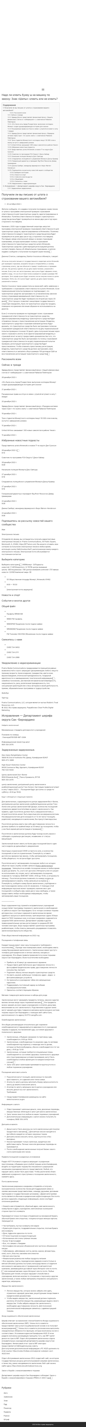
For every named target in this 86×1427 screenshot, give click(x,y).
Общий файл (19, 179)
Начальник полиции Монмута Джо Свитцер (27, 156)
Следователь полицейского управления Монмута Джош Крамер (35, 159)
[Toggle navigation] (43, 89)
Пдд (5, 1404)
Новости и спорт (20, 175)
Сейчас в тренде (17, 115)
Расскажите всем (20, 113)
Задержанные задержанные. (21, 188)
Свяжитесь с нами (21, 181)
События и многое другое (23, 177)
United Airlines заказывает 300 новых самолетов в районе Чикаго (34, 145)
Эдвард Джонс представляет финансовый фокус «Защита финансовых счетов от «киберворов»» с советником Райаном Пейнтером (30, 119)
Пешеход (7, 1408)
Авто (6, 1393)
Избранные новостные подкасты (23, 147)
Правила (7, 1412)
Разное (7, 1416)
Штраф (6, 1419)
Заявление (8, 1397)
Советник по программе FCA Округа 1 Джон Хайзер (30, 154)
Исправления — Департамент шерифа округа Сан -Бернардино (30, 186)
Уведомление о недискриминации (24, 183)
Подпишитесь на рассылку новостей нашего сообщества (32, 170)
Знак (6, 1401)
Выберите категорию (22, 172)
